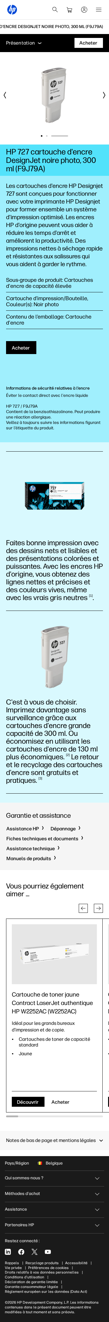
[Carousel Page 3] (67, 136)
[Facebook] (21, 1252)
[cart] (69, 9)
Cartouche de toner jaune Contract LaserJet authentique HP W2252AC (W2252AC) (52, 1003)
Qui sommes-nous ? (24, 1177)
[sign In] (84, 9)
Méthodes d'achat (22, 1193)
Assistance (16, 1209)
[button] (83, 908)
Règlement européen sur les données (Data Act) (46, 1291)
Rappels (12, 1263)
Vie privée (13, 1268)
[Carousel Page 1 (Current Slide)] (49, 136)
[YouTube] (48, 1252)
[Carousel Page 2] (62, 136)
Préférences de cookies (48, 1268)
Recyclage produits (42, 1263)
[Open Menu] (98, 9)
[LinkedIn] (8, 1252)
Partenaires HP (19, 1224)
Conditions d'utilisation (24, 1277)
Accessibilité (76, 1263)
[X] (34, 1252)
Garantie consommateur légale (31, 1287)
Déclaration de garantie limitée (31, 1282)
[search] (55, 9)
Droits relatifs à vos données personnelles (42, 1272)
